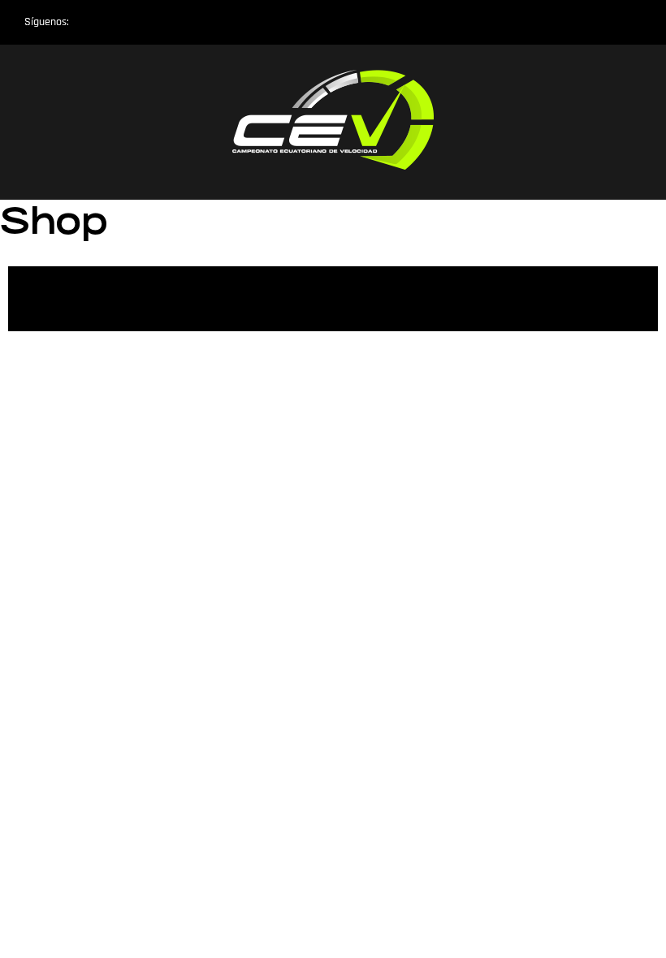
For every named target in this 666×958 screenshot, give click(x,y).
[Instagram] (92, 22)
